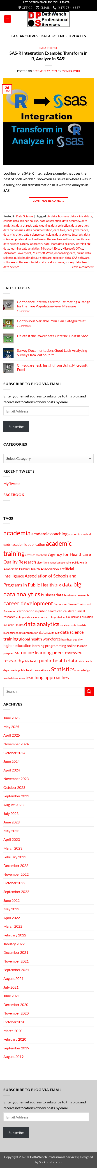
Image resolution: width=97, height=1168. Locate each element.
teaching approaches (47, 677)
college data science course (20, 221)
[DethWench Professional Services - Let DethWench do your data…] (48, 19)
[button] (7, 19)
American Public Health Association (31, 569)
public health (30, 661)
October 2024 (14, 753)
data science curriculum (39, 234)
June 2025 (11, 718)
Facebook (13, 494)
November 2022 (16, 874)
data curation (79, 225)
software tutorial (27, 262)
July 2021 (10, 987)
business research (76, 595)
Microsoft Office (72, 248)
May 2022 (11, 909)
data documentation (39, 230)
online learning (36, 652)
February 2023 (14, 857)
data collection (60, 225)
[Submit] (89, 691)
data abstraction (50, 221)
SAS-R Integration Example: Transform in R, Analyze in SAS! (48, 55)
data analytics (41, 623)
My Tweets (11, 483)
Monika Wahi (71, 71)
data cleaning (41, 225)
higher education (17, 645)
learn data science (62, 244)
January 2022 (14, 944)
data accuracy (71, 221)
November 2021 (16, 961)
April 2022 (11, 917)
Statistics (63, 669)
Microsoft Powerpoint (17, 253)
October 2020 (14, 1022)
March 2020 (12, 1030)
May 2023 (11, 831)
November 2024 (16, 744)
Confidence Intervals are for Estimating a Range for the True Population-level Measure (53, 304)
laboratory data (40, 244)
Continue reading (49, 200)
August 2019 (13, 1056)
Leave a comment (82, 267)
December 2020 (15, 1004)
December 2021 (15, 952)
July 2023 (10, 813)
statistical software (51, 262)
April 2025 (11, 735)
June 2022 (11, 900)
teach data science (14, 678)
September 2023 (16, 796)
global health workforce (40, 638)
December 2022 (15, 865)
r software (45, 257)
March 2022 (12, 926)
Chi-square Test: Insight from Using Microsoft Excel (52, 367)
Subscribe (16, 426)
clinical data (84, 216)
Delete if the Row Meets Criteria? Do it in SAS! (52, 336)
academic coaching (49, 533)
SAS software (81, 257)
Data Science (48, 47)
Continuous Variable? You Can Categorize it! (51, 321)
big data (51, 216)
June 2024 (11, 761)
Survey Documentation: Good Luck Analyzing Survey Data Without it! (52, 352)
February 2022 (14, 935)
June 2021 (11, 996)
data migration (12, 234)
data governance (77, 230)
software (9, 262)
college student (57, 617)
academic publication (28, 544)
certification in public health (37, 611)
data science (49, 632)
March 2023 (12, 848)
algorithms (43, 562)
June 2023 (11, 822)
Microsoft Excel (51, 248)
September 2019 (16, 1048)
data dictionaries (14, 230)
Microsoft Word (43, 253)
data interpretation (70, 625)
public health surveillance (34, 670)
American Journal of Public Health (68, 562)
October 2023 (14, 787)
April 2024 (11, 770)
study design (82, 670)
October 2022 (14, 883)
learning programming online (54, 646)
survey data (73, 262)
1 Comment (29, 310)
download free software (40, 239)
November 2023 (16, 778)
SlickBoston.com (50, 1162)
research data (62, 257)
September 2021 (16, 969)
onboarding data (64, 253)
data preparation (28, 632)
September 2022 (16, 891)
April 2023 (11, 839)
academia (17, 533)
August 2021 (13, 978)
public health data (25, 257)
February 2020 (14, 1039)
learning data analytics (25, 248)
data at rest (23, 225)
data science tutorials (69, 234)
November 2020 (16, 1013)
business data (67, 216)
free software (65, 239)
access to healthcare (36, 554)
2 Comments (30, 325)
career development (28, 603)
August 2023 (13, 805)
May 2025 (11, 726)
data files (59, 230)
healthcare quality (72, 639)
